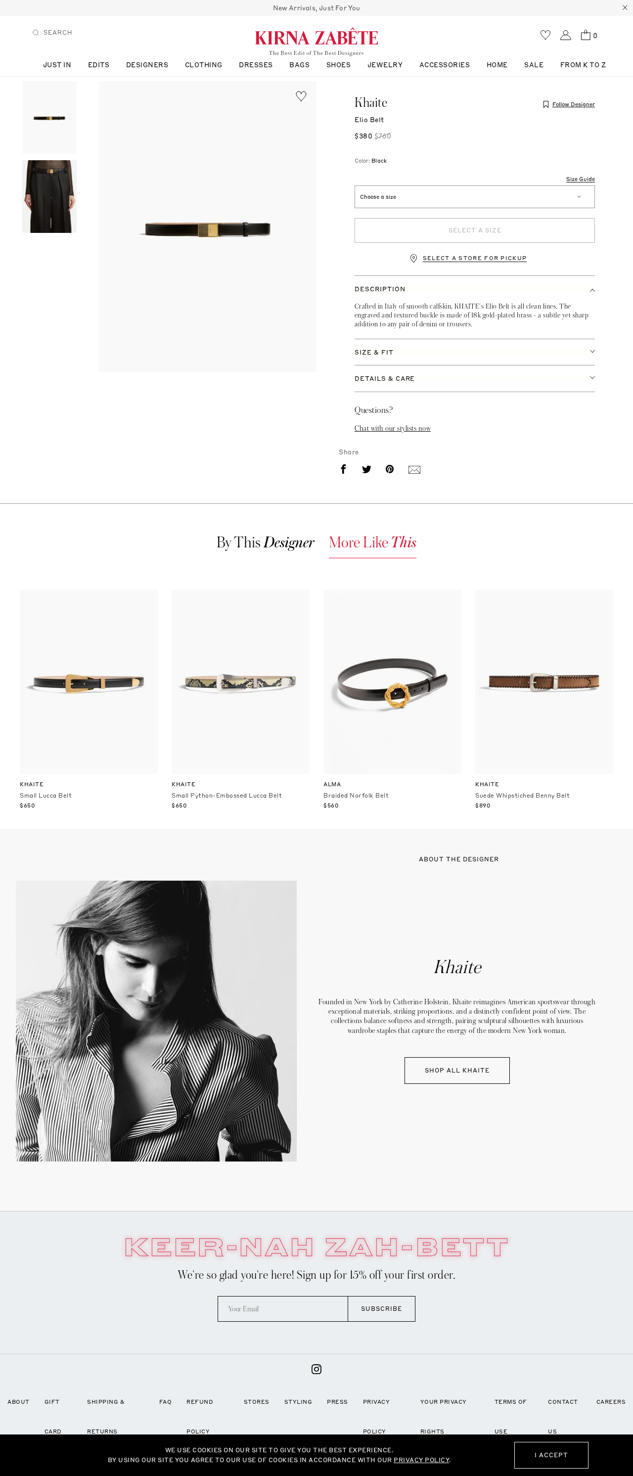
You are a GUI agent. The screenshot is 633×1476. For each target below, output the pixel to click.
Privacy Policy (376, 1416)
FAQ (165, 1401)
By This (266, 543)
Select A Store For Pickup (475, 258)
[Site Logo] (316, 35)
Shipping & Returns (106, 1416)
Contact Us (563, 1416)
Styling (298, 1401)
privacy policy (421, 1460)
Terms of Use (511, 1416)
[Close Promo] (625, 8)
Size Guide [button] (580, 179)
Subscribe (381, 1308)
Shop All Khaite (457, 1070)
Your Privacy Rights (443, 1416)
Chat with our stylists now (393, 428)
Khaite (371, 103)
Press (337, 1401)
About (18, 1401)
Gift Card (53, 1416)
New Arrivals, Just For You (317, 7)
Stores (257, 1401)
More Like (372, 543)
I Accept (551, 1455)
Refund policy (199, 1416)
